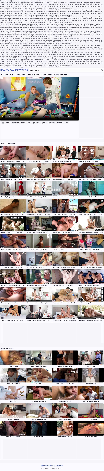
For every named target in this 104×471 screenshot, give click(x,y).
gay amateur (15, 123)
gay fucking (36, 123)
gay (3, 123)
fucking (29, 123)
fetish (23, 123)
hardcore (52, 123)
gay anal (44, 123)
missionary (60, 123)
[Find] (102, 70)
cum (67, 123)
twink (8, 123)
